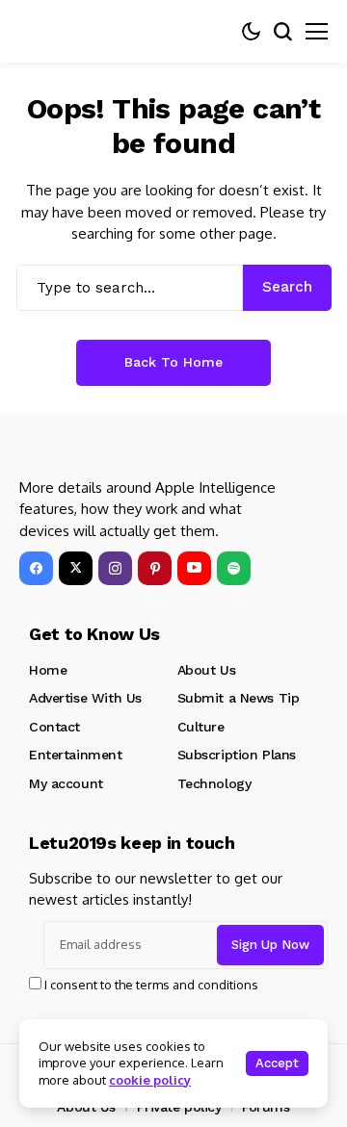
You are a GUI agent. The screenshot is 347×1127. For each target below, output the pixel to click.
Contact (54, 726)
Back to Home (173, 362)
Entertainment (75, 754)
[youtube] (194, 568)
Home (48, 670)
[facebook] (36, 568)
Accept (277, 1063)
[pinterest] (155, 568)
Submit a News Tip (238, 697)
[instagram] (115, 568)
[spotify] (234, 568)
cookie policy (150, 1080)
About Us (206, 670)
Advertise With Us (85, 697)
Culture (201, 726)
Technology (214, 783)
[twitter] (76, 568)
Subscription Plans (236, 754)
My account (66, 783)
